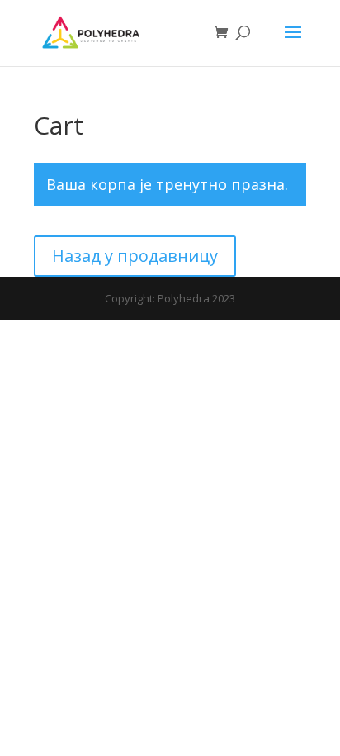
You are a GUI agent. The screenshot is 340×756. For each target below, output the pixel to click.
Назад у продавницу (135, 256)
